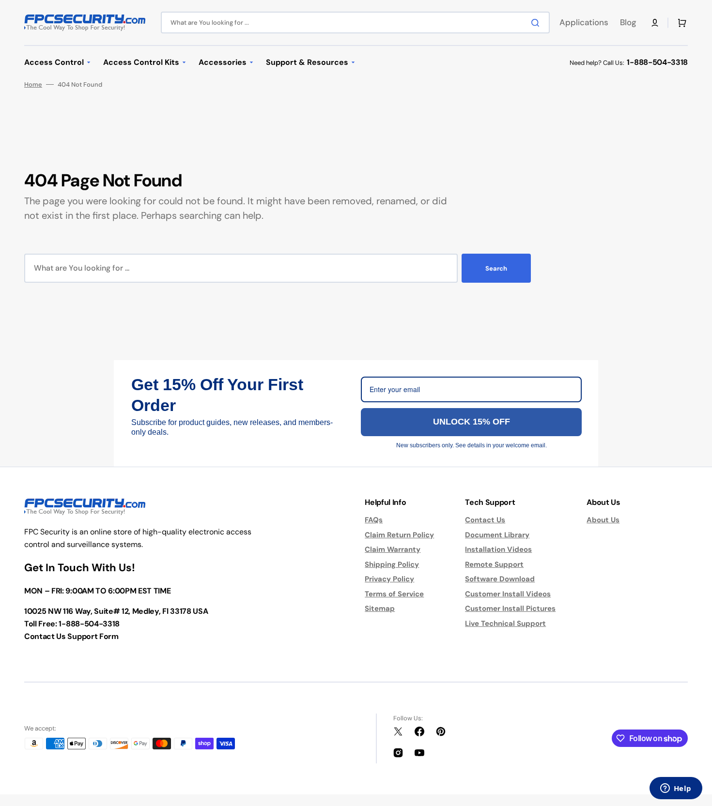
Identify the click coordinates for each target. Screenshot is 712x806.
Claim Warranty (392, 549)
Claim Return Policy (399, 535)
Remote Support (494, 564)
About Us (603, 520)
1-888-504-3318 (657, 62)
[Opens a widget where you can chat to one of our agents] (675, 789)
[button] (655, 22)
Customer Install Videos (508, 594)
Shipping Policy (392, 564)
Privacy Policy (389, 579)
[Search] (537, 22)
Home (33, 84)
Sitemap (380, 608)
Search (496, 268)
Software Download (500, 579)
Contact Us (485, 520)
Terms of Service (394, 594)
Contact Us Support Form (71, 636)
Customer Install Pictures (510, 608)
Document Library (497, 535)
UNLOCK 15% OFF (471, 421)
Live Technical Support (505, 623)
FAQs (374, 520)
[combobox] (355, 22)
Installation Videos (498, 549)
